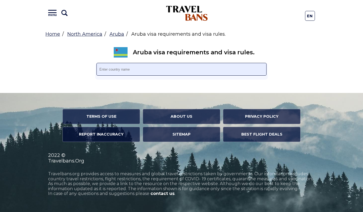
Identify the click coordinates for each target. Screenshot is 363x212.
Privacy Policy (261, 116)
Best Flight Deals (261, 134)
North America (84, 34)
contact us (162, 193)
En (310, 16)
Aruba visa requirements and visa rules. (194, 52)
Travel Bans (187, 13)
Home (52, 34)
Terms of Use (101, 116)
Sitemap (181, 134)
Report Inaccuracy (101, 134)
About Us (181, 116)
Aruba (116, 34)
